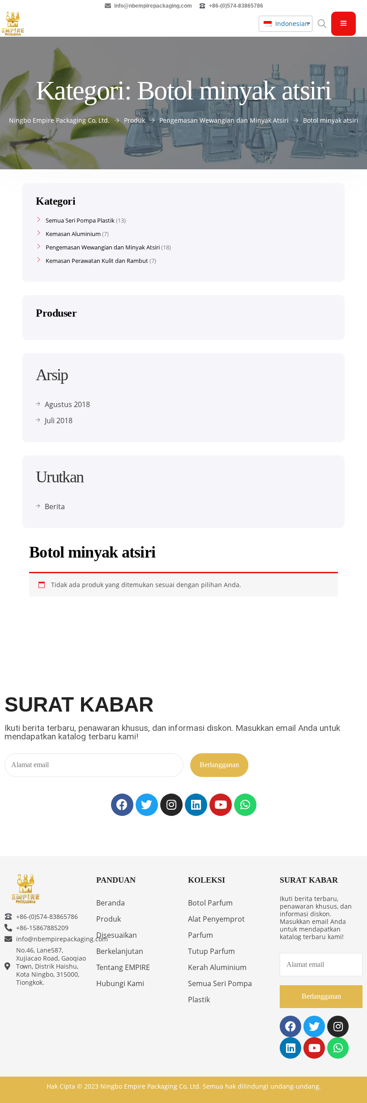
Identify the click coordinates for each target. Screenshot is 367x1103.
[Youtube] (220, 805)
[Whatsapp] (245, 805)
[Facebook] (122, 805)
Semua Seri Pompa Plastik (80, 220)
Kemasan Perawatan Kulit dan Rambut (97, 260)
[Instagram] (171, 805)
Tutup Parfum (211, 951)
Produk (108, 919)
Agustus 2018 (67, 404)
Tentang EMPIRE (123, 967)
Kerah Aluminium (217, 967)
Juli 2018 (59, 420)
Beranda (110, 903)
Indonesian (289, 23)
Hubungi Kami (120, 983)
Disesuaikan (116, 935)
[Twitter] (147, 805)
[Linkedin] (196, 805)
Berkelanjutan (119, 951)
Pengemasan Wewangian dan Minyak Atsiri (103, 247)
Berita (55, 506)
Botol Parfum (210, 903)
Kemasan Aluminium (73, 233)
